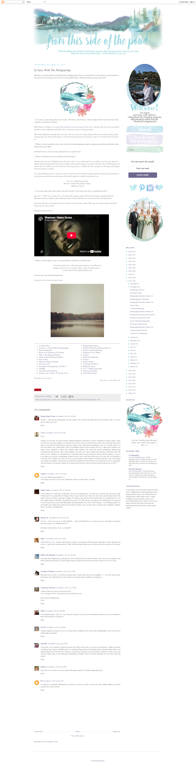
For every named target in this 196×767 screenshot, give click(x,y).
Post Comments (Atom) (50, 742)
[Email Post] (56, 396)
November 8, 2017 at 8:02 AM (59, 518)
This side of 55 (44, 364)
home (49, 399)
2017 (130, 281)
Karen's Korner (88, 361)
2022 (130, 264)
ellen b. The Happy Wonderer (49, 355)
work (98, 399)
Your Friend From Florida (48, 371)
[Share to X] (67, 396)
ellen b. (43, 538)
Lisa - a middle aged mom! (92, 368)
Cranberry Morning (47, 571)
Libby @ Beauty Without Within (51, 357)
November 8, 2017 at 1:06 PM (55, 611)
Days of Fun (43, 359)
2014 (130, 377)
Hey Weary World (135, 293)
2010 (130, 390)
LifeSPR (42, 368)
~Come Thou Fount (70, 270)
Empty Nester (45, 490)
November (133, 287)
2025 (130, 255)
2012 (130, 383)
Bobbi (43, 611)
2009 (130, 393)
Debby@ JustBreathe (90, 357)
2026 (130, 251)
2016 (130, 370)
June (132, 350)
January (133, 366)
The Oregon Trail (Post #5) (138, 324)
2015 (130, 374)
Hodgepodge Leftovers (137, 290)
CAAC (43, 433)
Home (78, 731)
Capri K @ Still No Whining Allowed (97, 348)
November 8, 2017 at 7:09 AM (66, 416)
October (133, 337)
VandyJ (86, 359)
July (131, 347)
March (132, 360)
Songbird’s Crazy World (91, 352)
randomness (64, 399)
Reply (42, 425)
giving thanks (43, 399)
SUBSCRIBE (143, 175)
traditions (79, 399)
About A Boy (134, 305)
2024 (130, 258)
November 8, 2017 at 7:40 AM (57, 474)
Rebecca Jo (44, 518)
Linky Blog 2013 (115, 380)
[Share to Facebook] (70, 396)
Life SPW (44, 644)
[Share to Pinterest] (72, 396)
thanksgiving (72, 399)
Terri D (43, 627)
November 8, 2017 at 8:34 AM (56, 538)
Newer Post (38, 731)
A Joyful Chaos (44, 345)
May (132, 353)
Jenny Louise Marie (90, 371)
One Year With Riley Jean (137, 457)
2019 (130, 274)
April (132, 357)
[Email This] (62, 396)
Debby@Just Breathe (48, 555)
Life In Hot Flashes (90, 373)
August (132, 344)
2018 (130, 277)
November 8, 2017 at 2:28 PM (56, 627)
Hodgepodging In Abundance (139, 299)
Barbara (43, 667)
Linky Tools (103, 380)
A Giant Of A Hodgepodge (138, 333)
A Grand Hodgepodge (137, 308)
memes (54, 399)
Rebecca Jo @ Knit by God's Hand (51, 352)
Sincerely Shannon (135, 469)
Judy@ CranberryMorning (92, 350)
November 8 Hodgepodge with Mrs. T (53, 366)
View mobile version (77, 736)
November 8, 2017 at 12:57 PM (66, 588)
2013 (130, 380)
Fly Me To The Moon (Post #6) (140, 318)
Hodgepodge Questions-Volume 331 (141, 296)
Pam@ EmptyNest (45, 350)
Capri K (43, 474)
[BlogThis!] (64, 396)
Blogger (101, 761)
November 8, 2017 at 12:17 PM (65, 571)
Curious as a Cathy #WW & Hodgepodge (54, 348)
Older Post (116, 731)
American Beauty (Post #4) (138, 330)
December (133, 284)
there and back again (135, 471)
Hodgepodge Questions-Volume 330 (141, 302)
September (133, 340)
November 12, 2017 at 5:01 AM (53, 681)
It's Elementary (134, 455)
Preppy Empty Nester (90, 345)
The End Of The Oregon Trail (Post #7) (142, 315)
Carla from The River (90, 364)
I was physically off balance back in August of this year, (72, 127)
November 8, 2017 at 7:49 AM (60, 490)
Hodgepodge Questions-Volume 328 (141, 327)
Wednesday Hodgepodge (89, 399)
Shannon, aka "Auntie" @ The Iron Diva (53, 373)
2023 (130, 261)
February (133, 363)
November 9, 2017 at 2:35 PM (57, 644)
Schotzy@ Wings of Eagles (49, 361)
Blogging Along (89, 366)
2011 (130, 387)
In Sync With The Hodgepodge (140, 321)
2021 (130, 268)
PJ (41, 681)
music (58, 399)
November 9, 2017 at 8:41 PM (56, 667)
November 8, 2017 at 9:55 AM (66, 555)
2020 (130, 271)
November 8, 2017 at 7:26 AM (56, 433)
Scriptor (86, 355)
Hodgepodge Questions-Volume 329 (141, 311)
